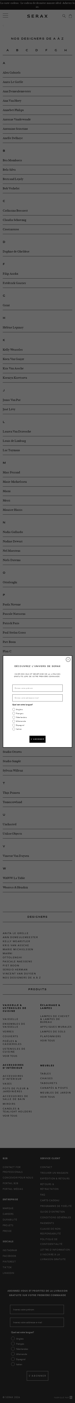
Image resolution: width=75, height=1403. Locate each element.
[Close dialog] (68, 659)
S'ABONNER (37, 739)
